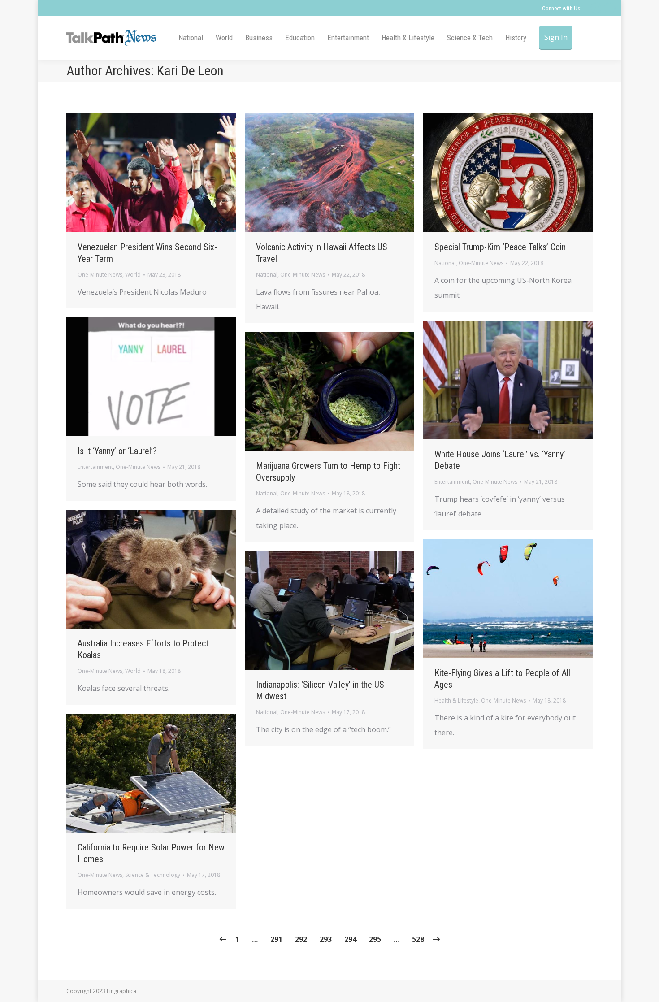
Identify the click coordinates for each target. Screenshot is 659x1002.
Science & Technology (152, 875)
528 (418, 939)
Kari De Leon (190, 70)
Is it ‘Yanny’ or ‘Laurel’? (117, 451)
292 (301, 939)
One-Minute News (100, 274)
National (266, 274)
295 (375, 939)
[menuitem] (190, 37)
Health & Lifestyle (456, 700)
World (133, 274)
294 (350, 939)
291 (276, 939)
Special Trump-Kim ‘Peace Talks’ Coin (500, 247)
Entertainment (95, 467)
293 (326, 939)
